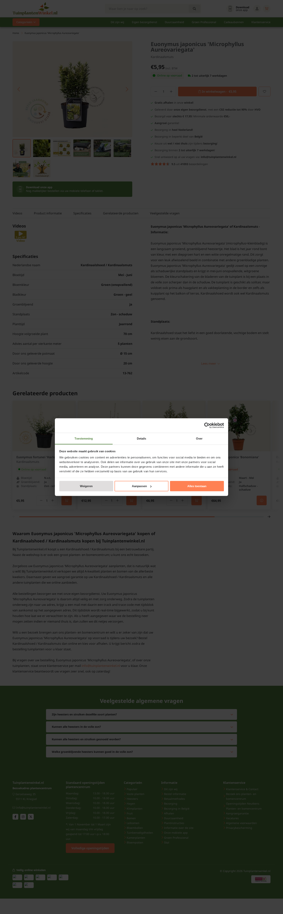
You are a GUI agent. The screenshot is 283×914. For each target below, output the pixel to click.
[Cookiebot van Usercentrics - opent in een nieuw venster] (207, 425)
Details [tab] (141, 438)
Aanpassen (139, 486)
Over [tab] (199, 438)
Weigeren (86, 486)
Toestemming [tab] (84, 438)
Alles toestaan (196, 486)
